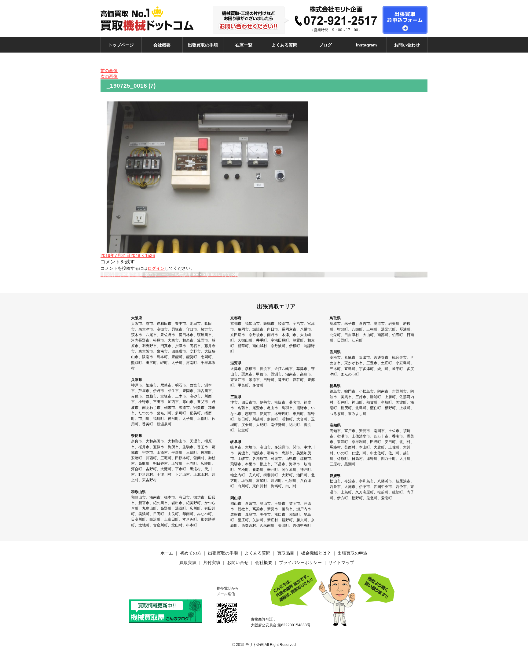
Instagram (366, 44)
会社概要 (161, 44)
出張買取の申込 (353, 553)
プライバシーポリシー (300, 562)
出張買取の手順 (203, 44)
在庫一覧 (243, 44)
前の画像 (109, 70)
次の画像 (109, 76)
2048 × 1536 (142, 255)
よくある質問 (284, 44)
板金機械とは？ (316, 553)
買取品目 (285, 553)
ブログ (325, 44)
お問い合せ (237, 562)
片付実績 (211, 562)
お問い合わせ (407, 44)
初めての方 (190, 553)
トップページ (121, 44)
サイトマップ (341, 562)
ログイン (156, 268)
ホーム (166, 553)
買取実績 (187, 562)
